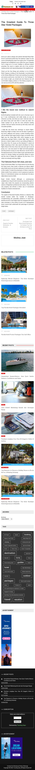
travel (7, 599)
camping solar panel (26, 542)
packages (11, 211)
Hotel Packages (15, 11)
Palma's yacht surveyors (26, 581)
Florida (29, 558)
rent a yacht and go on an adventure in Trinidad (14, 588)
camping (6, 542)
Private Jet (17, 585)
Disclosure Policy (18, 766)
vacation (18, 599)
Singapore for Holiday (8, 591)
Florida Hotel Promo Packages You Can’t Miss (16, 334)
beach (16, 534)
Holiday (29, 562)
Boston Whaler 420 (27, 538)
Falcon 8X (6, 558)
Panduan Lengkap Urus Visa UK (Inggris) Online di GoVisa (18, 692)
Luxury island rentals (8, 571)
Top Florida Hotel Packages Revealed (13, 307)
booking (27, 535)
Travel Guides (5, 467)
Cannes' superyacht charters (10, 545)
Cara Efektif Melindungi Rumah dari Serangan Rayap (18, 686)
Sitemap (25, 766)
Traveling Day (5, 11)
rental (29, 585)
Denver (5, 548)
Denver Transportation (26, 548)
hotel (4, 211)
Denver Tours (14, 548)
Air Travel (6, 534)
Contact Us (10, 766)
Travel (3, 373)
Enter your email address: (17, 719)
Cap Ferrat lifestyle (27, 545)
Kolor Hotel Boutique (26, 567)
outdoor (27, 576)
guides (20, 562)
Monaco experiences (26, 571)
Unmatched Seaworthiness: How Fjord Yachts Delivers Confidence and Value (18, 679)
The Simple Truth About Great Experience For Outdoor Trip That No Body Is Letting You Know (25, 225)
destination (9, 553)
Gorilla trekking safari (8, 562)
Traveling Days (21, 725)
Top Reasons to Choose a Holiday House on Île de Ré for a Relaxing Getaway (18, 699)
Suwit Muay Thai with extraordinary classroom (13, 595)
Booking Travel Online (8, 538)
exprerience (28, 553)
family (18, 558)
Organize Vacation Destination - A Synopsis (8, 225)
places (5, 585)
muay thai (6, 576)
